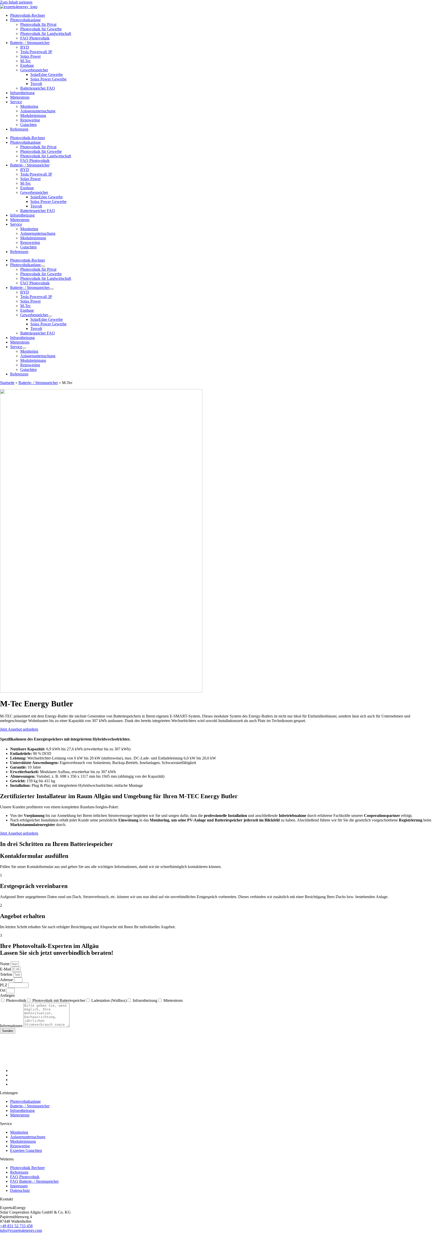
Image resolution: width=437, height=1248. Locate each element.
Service (16, 102)
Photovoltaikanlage (25, 20)
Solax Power (30, 56)
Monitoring (29, 106)
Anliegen (7, 995)
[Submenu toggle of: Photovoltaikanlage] (43, 266)
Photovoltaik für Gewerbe (41, 29)
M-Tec (25, 61)
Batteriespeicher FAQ (37, 88)
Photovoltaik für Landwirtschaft (45, 33)
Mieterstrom (19, 97)
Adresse (7, 980)
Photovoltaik (16, 1000)
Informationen (12, 1026)
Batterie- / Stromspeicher (30, 42)
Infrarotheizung (22, 93)
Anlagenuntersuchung (37, 111)
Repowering (30, 120)
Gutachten (28, 124)
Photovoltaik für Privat (38, 24)
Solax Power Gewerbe (48, 79)
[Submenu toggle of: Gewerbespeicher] (50, 316)
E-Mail (6, 969)
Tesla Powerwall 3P (36, 52)
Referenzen (19, 129)
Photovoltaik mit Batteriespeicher (58, 1000)
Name (5, 964)
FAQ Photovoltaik (35, 38)
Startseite (7, 382)
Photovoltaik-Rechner (27, 15)
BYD (24, 47)
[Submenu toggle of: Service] (24, 348)
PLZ (4, 985)
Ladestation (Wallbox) (109, 1000)
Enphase (27, 65)
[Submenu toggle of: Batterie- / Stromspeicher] (52, 289)
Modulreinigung (33, 115)
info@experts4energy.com (21, 1230)
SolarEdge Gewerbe (46, 74)
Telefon (6, 974)
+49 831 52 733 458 (16, 1226)
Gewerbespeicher (34, 70)
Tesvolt (36, 83)
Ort (3, 990)
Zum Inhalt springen (16, 2)
